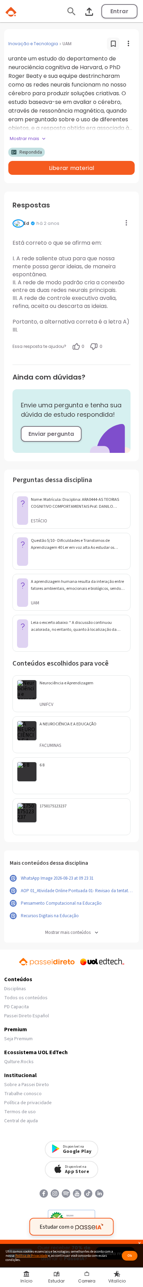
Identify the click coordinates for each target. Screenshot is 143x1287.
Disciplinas (15, 988)
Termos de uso (20, 1111)
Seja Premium (18, 1038)
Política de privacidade (28, 1102)
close (139, 1244)
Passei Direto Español (26, 1015)
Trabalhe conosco (23, 1093)
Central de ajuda (21, 1120)
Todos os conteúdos (26, 997)
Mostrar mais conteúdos (68, 932)
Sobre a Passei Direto (26, 1084)
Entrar (119, 11)
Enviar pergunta (51, 434)
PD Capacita (16, 1006)
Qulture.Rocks (19, 1061)
